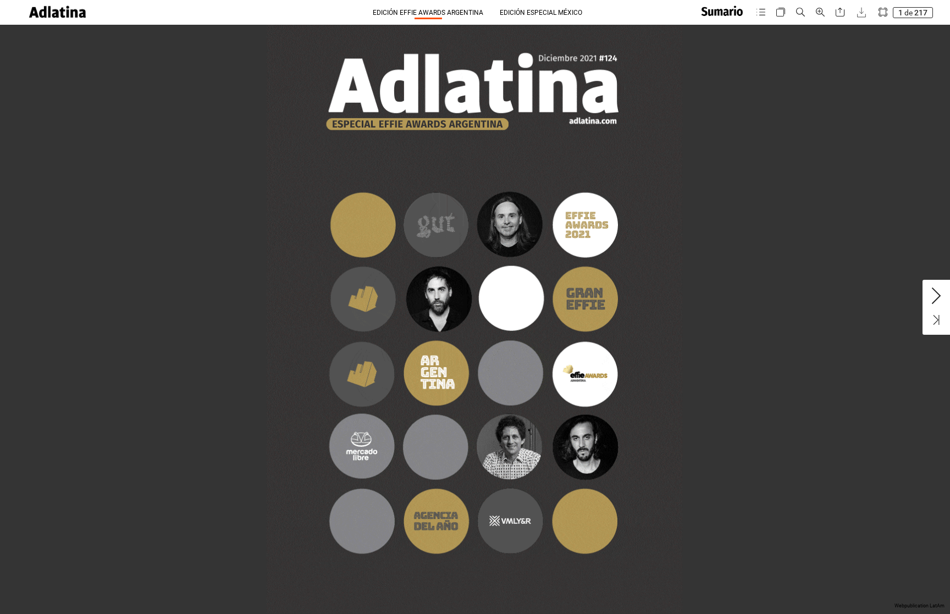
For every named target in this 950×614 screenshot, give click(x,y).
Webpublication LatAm (919, 606)
